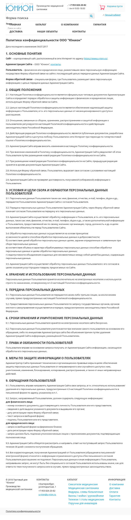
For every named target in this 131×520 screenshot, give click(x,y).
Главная (15, 24)
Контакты (79, 31)
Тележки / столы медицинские (86, 499)
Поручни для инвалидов (82, 503)
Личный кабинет (113, 15)
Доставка (16, 31)
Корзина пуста (114, 6)
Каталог (40, 24)
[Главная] (19, 6)
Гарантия (99, 24)
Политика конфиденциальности (23, 511)
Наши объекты (47, 31)
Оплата (113, 491)
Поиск (9, 24)
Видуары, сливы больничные (85, 491)
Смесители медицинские (83, 484)
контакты (56, 64)
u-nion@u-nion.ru (47, 494)
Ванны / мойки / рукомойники (86, 495)
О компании (70, 24)
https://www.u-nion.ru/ (95, 58)
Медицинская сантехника (83, 488)
